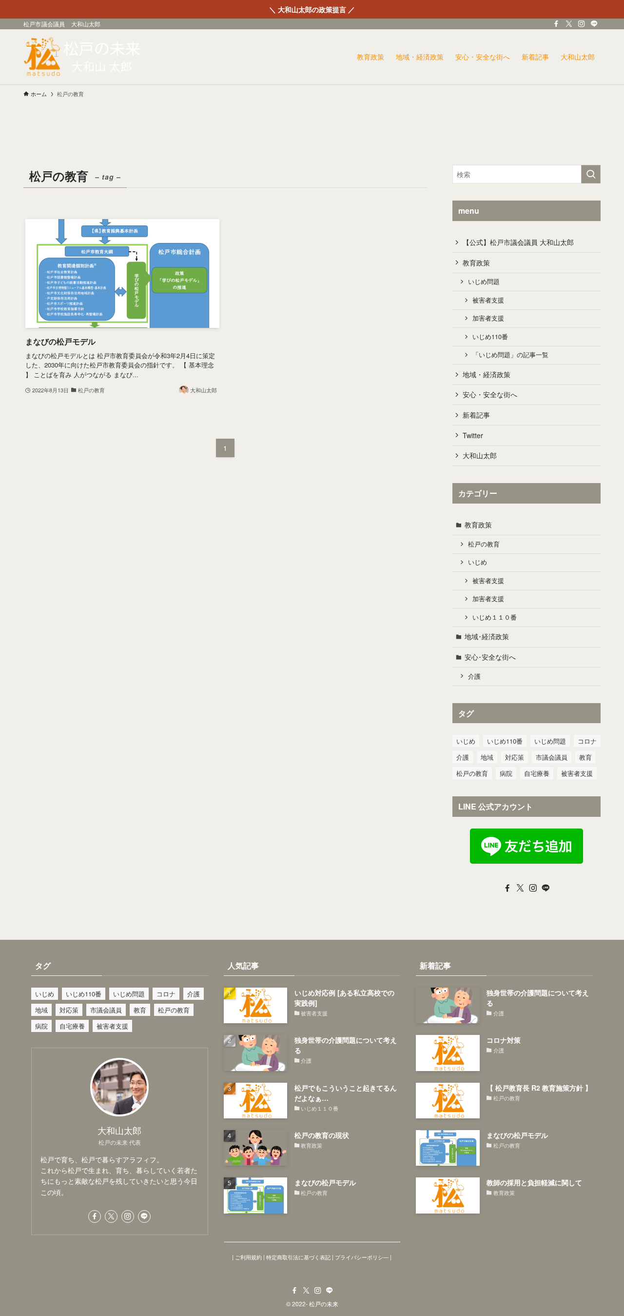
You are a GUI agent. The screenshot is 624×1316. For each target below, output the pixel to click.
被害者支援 (488, 300)
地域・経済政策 (486, 374)
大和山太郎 (480, 455)
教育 (585, 757)
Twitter (473, 435)
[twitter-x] (569, 24)
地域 (487, 757)
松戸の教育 (484, 544)
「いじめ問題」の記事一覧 (510, 354)
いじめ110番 (490, 336)
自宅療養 (536, 773)
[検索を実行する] (591, 174)
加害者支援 (488, 318)
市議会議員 (551, 757)
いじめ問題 (484, 281)
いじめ (477, 562)
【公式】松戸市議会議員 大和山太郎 (518, 242)
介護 (474, 676)
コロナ (587, 741)
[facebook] (556, 24)
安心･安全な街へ (490, 657)
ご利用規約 (248, 1257)
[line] (594, 24)
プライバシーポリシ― (362, 1257)
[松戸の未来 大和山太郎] (83, 56)
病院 (506, 773)
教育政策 (476, 262)
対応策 (514, 757)
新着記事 (476, 415)
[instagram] (581, 24)
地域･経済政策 (487, 636)
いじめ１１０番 (494, 617)
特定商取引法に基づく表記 (298, 1257)
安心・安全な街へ (490, 394)
